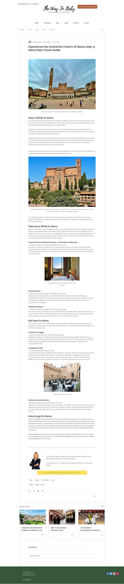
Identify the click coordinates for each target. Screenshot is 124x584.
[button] (102, 29)
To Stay (29, 29)
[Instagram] (117, 573)
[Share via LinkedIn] (38, 491)
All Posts (21, 29)
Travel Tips (52, 29)
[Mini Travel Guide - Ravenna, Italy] (62, 517)
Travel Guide (45, 480)
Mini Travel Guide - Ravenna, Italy (59, 529)
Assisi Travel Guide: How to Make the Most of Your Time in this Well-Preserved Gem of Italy (32, 529)
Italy (31, 480)
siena (53, 480)
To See (37, 29)
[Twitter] (111, 573)
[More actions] (94, 42)
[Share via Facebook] (29, 491)
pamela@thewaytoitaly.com (29, 575)
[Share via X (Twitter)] (34, 491)
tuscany (37, 480)
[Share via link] (42, 491)
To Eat (44, 29)
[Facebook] (107, 573)
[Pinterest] (114, 573)
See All (102, 506)
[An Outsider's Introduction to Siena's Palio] (91, 517)
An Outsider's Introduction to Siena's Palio (90, 529)
